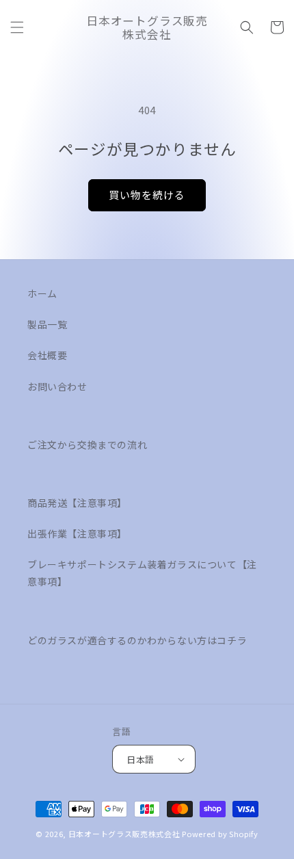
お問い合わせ (57, 386)
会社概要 (47, 355)
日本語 (140, 759)
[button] (17, 27)
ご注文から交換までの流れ (87, 444)
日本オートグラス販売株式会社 (124, 833)
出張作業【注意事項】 (77, 533)
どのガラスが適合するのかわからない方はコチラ (137, 640)
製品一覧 (47, 324)
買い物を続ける (147, 194)
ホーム (42, 293)
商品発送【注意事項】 (77, 503)
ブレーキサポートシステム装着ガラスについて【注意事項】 (142, 572)
